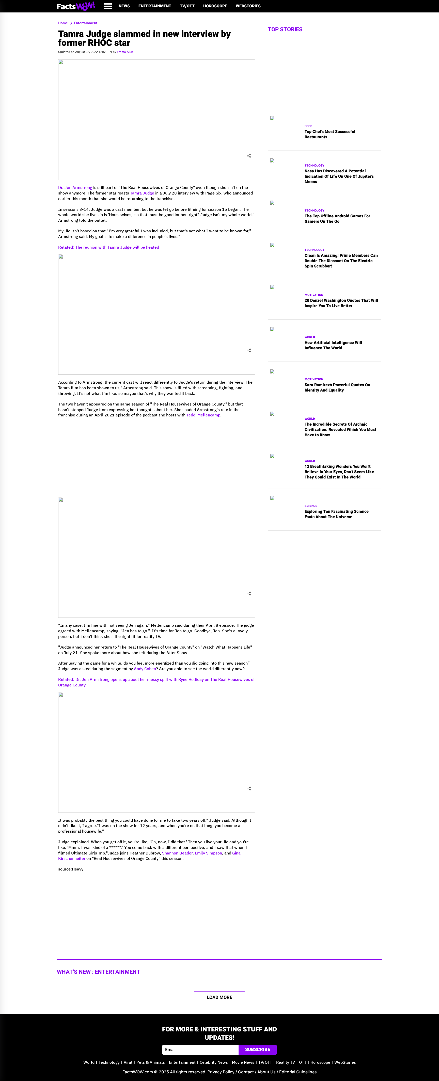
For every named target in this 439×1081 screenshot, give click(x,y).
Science (311, 506)
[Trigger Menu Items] (108, 6)
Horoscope (215, 6)
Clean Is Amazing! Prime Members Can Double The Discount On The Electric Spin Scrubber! (341, 261)
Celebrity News (214, 1062)
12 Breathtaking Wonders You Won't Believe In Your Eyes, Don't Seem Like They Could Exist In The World (339, 472)
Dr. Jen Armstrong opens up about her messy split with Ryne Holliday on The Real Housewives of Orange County (156, 682)
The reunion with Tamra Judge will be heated (108, 247)
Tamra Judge (142, 193)
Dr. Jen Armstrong (75, 187)
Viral (128, 1062)
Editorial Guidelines (298, 1071)
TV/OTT (187, 6)
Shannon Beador (177, 853)
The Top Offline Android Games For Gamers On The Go (337, 219)
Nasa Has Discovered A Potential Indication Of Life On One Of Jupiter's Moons (339, 176)
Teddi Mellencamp (203, 415)
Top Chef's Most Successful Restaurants (330, 134)
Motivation (314, 295)
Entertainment (154, 6)
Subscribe (257, 1049)
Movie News (243, 1062)
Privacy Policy (221, 1071)
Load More (219, 997)
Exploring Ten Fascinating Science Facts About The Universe (337, 514)
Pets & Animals (150, 1062)
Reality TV (285, 1062)
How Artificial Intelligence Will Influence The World (333, 345)
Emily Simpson (208, 853)
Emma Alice (125, 52)
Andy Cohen (145, 669)
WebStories (248, 6)
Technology (314, 165)
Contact (246, 1071)
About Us (266, 1071)
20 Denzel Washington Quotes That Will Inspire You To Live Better (341, 303)
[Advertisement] (156, 457)
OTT (302, 1062)
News (124, 6)
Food (308, 126)
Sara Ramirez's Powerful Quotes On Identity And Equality (337, 387)
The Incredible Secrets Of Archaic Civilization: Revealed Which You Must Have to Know (340, 430)
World (310, 337)
